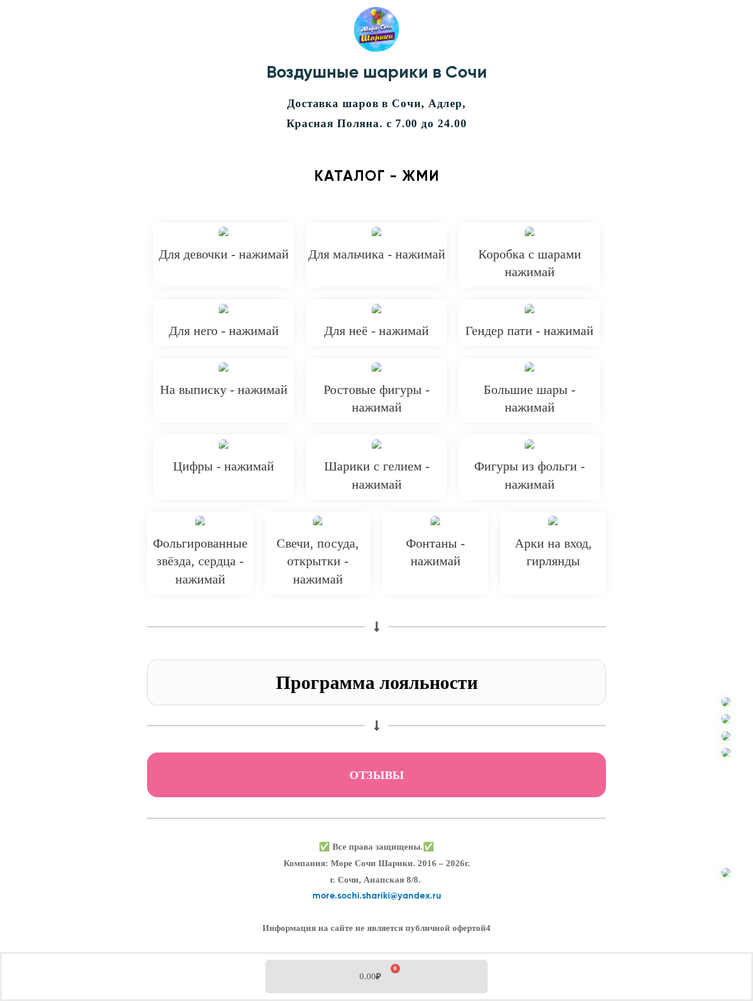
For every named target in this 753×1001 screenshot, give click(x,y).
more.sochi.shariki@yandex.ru (376, 895)
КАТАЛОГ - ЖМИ (376, 177)
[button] (376, 682)
